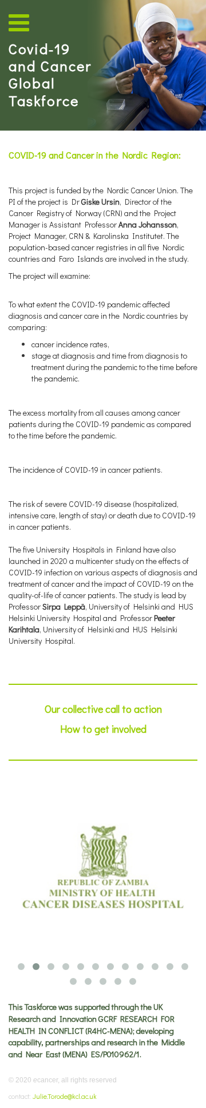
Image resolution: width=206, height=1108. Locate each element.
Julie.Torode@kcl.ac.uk (65, 1096)
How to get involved (103, 729)
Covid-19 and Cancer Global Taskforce (50, 74)
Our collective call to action (103, 709)
